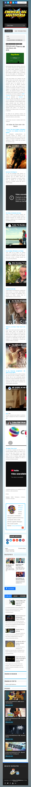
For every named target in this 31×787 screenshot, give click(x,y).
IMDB (23, 93)
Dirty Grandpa (9, 251)
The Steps (8, 448)
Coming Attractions (12, 43)
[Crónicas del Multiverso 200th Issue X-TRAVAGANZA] (15, 692)
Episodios (7, 688)
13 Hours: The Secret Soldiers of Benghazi (15, 129)
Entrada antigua (22, 548)
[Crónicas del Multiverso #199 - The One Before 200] (15, 709)
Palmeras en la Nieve (11, 326)
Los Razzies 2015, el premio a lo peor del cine (20, 643)
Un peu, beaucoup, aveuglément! (14, 371)
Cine (7, 43)
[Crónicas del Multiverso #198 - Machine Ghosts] (15, 726)
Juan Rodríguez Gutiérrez (20, 507)
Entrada (17, 43)
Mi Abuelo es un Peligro (18, 251)
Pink (7, 413)
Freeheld (8, 289)
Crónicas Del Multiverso (17, 780)
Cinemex (8, 98)
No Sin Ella (12, 289)
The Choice (8, 213)
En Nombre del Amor (16, 213)
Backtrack (8, 172)
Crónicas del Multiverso (17, 525)
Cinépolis (21, 97)
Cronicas (15, 13)
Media (8, 38)
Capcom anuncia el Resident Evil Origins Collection (20, 617)
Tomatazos (8, 95)
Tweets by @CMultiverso (10, 684)
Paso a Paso (14, 448)
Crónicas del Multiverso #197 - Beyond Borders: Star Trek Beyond (15, 753)
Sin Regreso (14, 172)
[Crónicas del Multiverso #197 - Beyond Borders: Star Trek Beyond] (15, 743)
